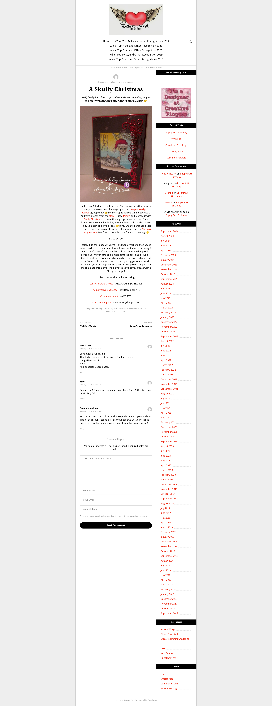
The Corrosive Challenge (104, 290)
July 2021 (165, 398)
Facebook (142, 308)
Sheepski (121, 311)
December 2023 (169, 265)
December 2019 (169, 484)
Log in (164, 674)
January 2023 (167, 317)
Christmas (122, 308)
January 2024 (167, 260)
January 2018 (167, 594)
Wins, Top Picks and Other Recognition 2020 (136, 50)
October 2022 (168, 332)
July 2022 (165, 346)
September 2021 (169, 389)
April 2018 (166, 580)
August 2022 (167, 341)
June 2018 (166, 570)
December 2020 (169, 427)
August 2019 (167, 503)
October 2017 (168, 608)
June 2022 (166, 351)
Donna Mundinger (89, 408)
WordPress (152, 700)
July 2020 (165, 451)
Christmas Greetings (176, 145)
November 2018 (169, 546)
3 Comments (130, 82)
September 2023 (169, 279)
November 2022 (169, 327)
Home (106, 41)
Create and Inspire (110, 296)
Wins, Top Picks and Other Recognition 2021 (136, 46)
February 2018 (168, 589)
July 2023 (165, 289)
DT (162, 644)
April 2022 (166, 360)
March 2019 (167, 527)
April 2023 (166, 303)
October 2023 (168, 274)
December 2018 (169, 542)
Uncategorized (136, 67)
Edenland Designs (122, 700)
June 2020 (166, 456)
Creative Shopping (102, 303)
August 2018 (167, 561)
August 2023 (167, 284)
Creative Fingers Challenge (175, 639)
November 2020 (169, 432)
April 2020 (166, 465)
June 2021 (166, 403)
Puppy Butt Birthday (176, 133)
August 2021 (167, 394)
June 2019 (166, 513)
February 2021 (168, 422)
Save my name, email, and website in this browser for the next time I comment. (115, 516)
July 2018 (165, 565)
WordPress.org (169, 688)
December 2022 (169, 322)
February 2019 (168, 532)
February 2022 (168, 370)
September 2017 (169, 613)
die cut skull (132, 308)
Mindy (126, 216)
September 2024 (169, 231)
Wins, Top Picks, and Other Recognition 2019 (136, 55)
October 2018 (168, 551)
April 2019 (166, 522)
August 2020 (167, 446)
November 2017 (169, 604)
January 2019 (167, 537)
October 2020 (168, 437)
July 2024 (165, 241)
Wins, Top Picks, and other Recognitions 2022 (142, 41)
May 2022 (166, 355)
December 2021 (169, 379)
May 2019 (165, 518)
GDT (163, 648)
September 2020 (169, 441)
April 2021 (166, 413)
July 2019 (165, 508)
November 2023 (169, 269)
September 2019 (169, 499)
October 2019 (168, 494)
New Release (167, 653)
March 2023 (167, 308)
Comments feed (169, 684)
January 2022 (167, 375)
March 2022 (167, 365)
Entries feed (167, 679)
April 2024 (166, 250)
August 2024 (167, 236)
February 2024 (168, 255)
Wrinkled (176, 139)
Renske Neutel (168, 174)
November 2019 (169, 489)
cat (115, 308)
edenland (100, 82)
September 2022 (169, 336)
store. (111, 216)
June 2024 (166, 246)
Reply (82, 373)
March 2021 (167, 418)
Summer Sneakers (176, 158)
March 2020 (167, 470)
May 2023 (166, 298)
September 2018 (169, 556)
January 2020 (167, 480)
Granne (169, 193)
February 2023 (168, 312)
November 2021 (169, 384)
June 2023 (166, 293)
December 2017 (169, 599)
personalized (111, 311)
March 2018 (167, 585)
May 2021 (165, 408)
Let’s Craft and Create (101, 284)
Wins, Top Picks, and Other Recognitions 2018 (136, 59)
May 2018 (165, 575)
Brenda (168, 203)
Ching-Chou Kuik (169, 634)
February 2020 (168, 475)
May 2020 (166, 460)
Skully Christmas (93, 220)
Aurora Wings (168, 629)
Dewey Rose (176, 151)
